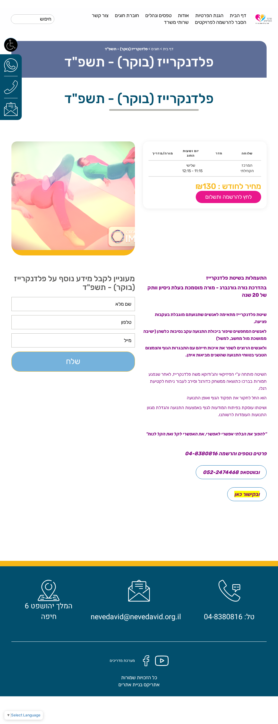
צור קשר (100, 15)
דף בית (168, 49)
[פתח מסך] (11, 44)
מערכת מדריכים (122, 660)
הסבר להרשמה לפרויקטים (220, 22)
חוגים (155, 49)
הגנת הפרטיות (209, 15)
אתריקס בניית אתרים (139, 685)
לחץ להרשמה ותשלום (228, 197)
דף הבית (238, 15)
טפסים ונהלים (158, 15)
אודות (183, 15)
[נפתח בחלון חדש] (11, 65)
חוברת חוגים (127, 15)
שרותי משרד (176, 22)
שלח (73, 361)
